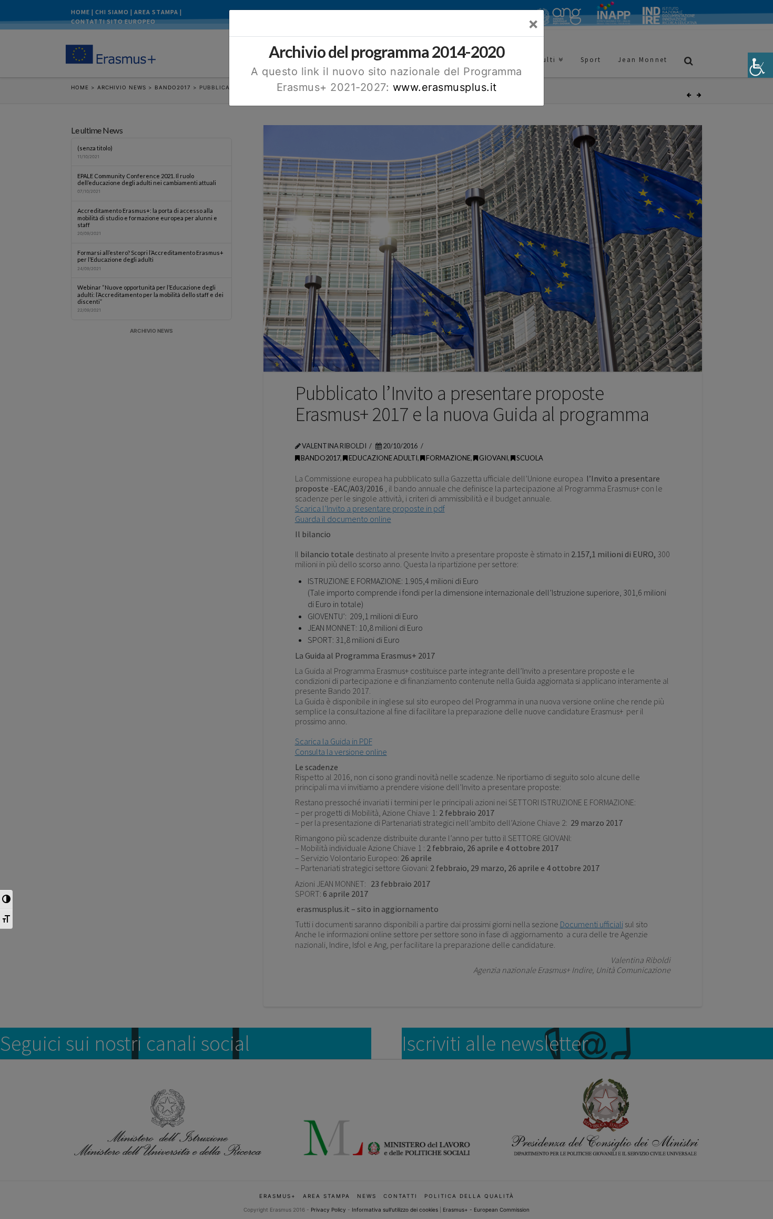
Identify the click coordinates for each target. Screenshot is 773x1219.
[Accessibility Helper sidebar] (760, 65)
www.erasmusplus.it (445, 87)
